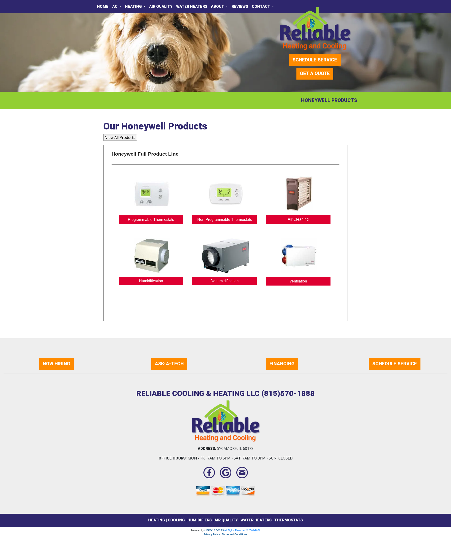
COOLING (176, 520)
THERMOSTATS (288, 520)
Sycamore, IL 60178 (235, 448)
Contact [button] (261, 6)
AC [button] (115, 6)
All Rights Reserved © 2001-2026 (242, 530)
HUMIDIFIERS (199, 520)
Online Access (214, 530)
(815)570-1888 (288, 393)
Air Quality (160, 6)
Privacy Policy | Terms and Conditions (225, 534)
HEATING (156, 520)
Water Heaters (191, 6)
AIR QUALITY (226, 520)
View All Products (120, 137)
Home (103, 6)
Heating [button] (134, 6)
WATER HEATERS (256, 520)
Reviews (240, 6)
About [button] (218, 6)
